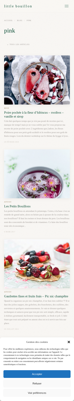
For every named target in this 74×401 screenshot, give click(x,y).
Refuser (37, 383)
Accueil (8, 20)
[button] (69, 342)
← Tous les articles (18, 44)
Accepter (37, 374)
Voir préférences (37, 392)
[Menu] (66, 6)
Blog (19, 20)
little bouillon (18, 6)
